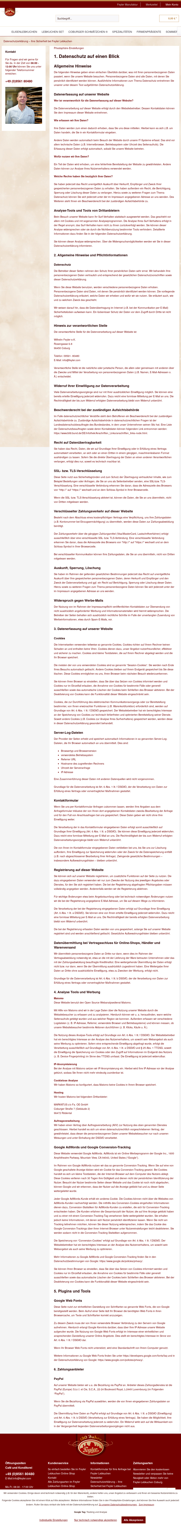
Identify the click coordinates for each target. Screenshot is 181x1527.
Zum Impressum (146, 1504)
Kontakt (52, 1477)
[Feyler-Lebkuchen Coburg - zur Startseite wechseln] (10, 12)
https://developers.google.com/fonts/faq (145, 1355)
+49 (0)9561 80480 (18, 81)
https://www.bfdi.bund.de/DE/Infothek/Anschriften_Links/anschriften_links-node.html (100, 433)
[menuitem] (128, 4)
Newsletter (96, 1477)
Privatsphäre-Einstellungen (69, 48)
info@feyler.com (22, 1478)
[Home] (5, 31)
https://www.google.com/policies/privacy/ (120, 1360)
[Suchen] (115, 18)
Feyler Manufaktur (127, 4)
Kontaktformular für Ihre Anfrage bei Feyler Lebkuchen (110, 1471)
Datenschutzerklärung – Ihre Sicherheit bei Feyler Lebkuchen (108, 1484)
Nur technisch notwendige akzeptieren (95, 1520)
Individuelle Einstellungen (53, 1520)
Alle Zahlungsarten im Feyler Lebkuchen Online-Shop (64, 1484)
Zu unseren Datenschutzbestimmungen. (118, 1504)
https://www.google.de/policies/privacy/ (121, 1261)
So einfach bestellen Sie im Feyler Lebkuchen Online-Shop (67, 1471)
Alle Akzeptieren (133, 1520)
